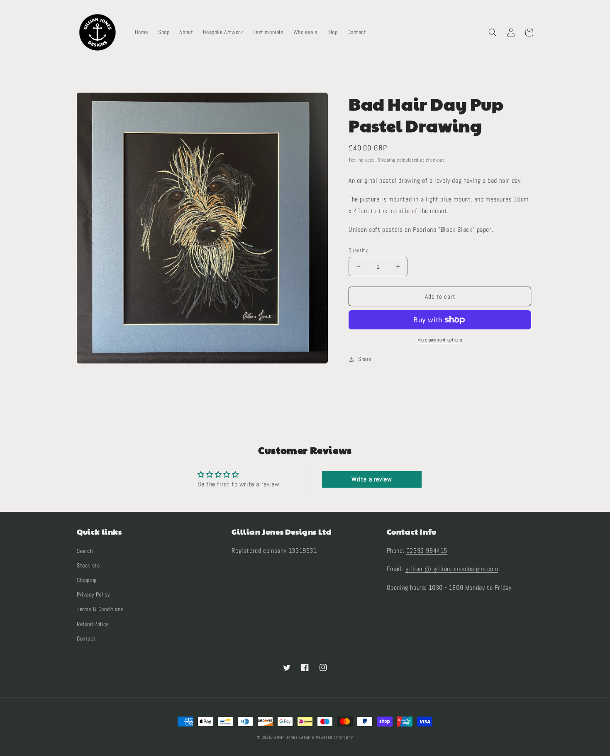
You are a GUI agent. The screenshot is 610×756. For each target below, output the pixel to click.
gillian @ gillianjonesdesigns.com (451, 569)
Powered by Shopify (334, 737)
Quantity (358, 250)
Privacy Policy (93, 594)
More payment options (439, 339)
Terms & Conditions (100, 609)
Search (85, 551)
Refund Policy (93, 624)
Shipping (386, 160)
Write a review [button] (371, 479)
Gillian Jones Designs (294, 737)
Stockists (88, 565)
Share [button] (364, 359)
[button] (492, 32)
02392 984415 (426, 550)
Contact (86, 638)
